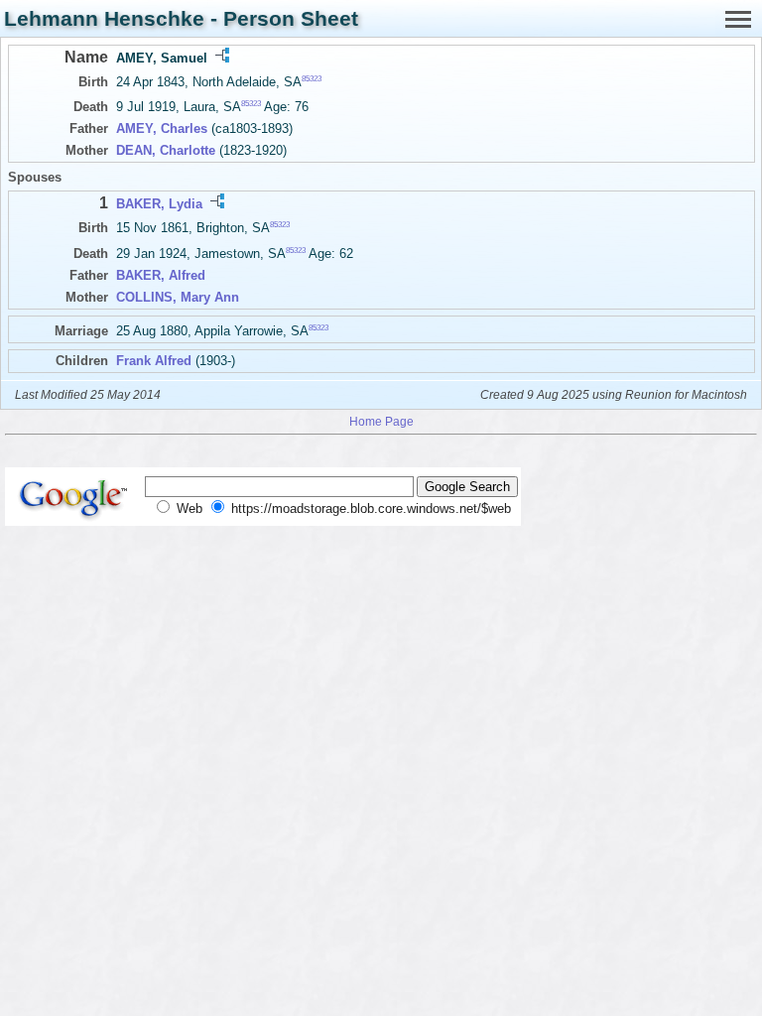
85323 (311, 78)
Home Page (381, 421)
